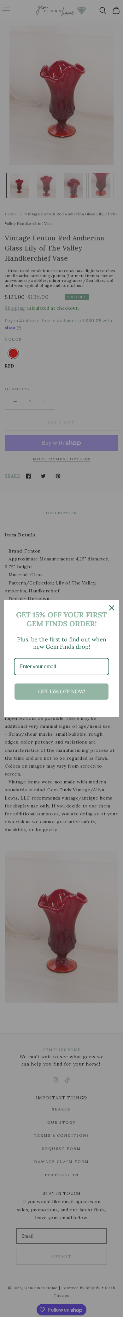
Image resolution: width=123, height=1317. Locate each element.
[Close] (111, 607)
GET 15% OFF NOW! (61, 691)
